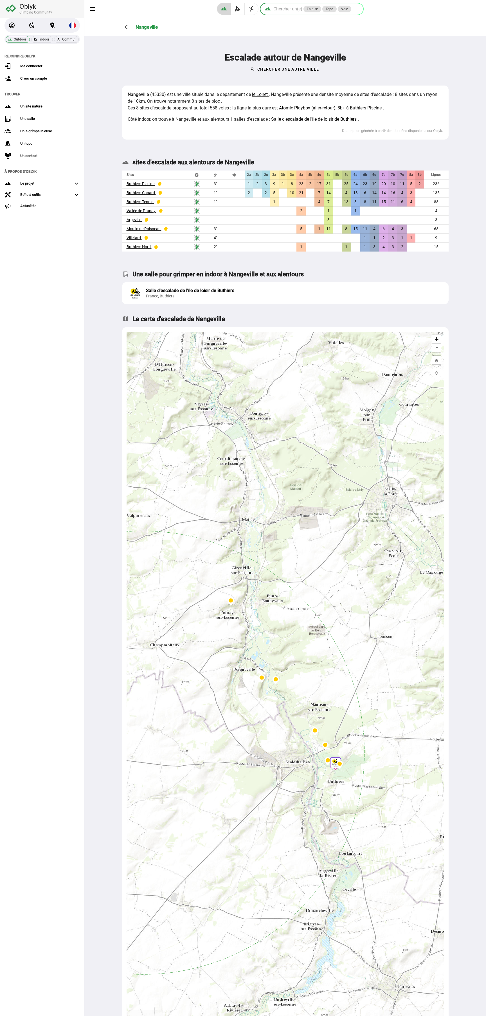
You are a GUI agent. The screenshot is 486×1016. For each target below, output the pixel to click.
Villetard (134, 238)
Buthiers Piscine (366, 108)
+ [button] (436, 339)
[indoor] (238, 9)
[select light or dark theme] (32, 25)
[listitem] (285, 293)
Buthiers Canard (141, 192)
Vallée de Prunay (141, 210)
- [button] (436, 347)
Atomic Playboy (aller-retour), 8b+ (312, 108)
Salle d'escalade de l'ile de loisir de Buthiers (314, 119)
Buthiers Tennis (140, 201)
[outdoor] (224, 9)
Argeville (134, 219)
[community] (251, 9)
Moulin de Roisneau (144, 228)
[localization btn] (52, 25)
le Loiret (260, 94)
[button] (12, 25)
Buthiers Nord (139, 247)
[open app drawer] (92, 9)
